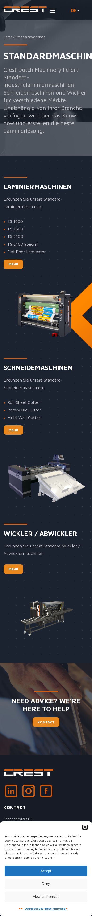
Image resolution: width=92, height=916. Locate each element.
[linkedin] (11, 792)
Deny (46, 884)
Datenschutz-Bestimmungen (46, 908)
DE (73, 10)
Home (8, 37)
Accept (46, 871)
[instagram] (28, 792)
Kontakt (46, 722)
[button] (85, 827)
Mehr (13, 264)
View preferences (46, 897)
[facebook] (46, 792)
